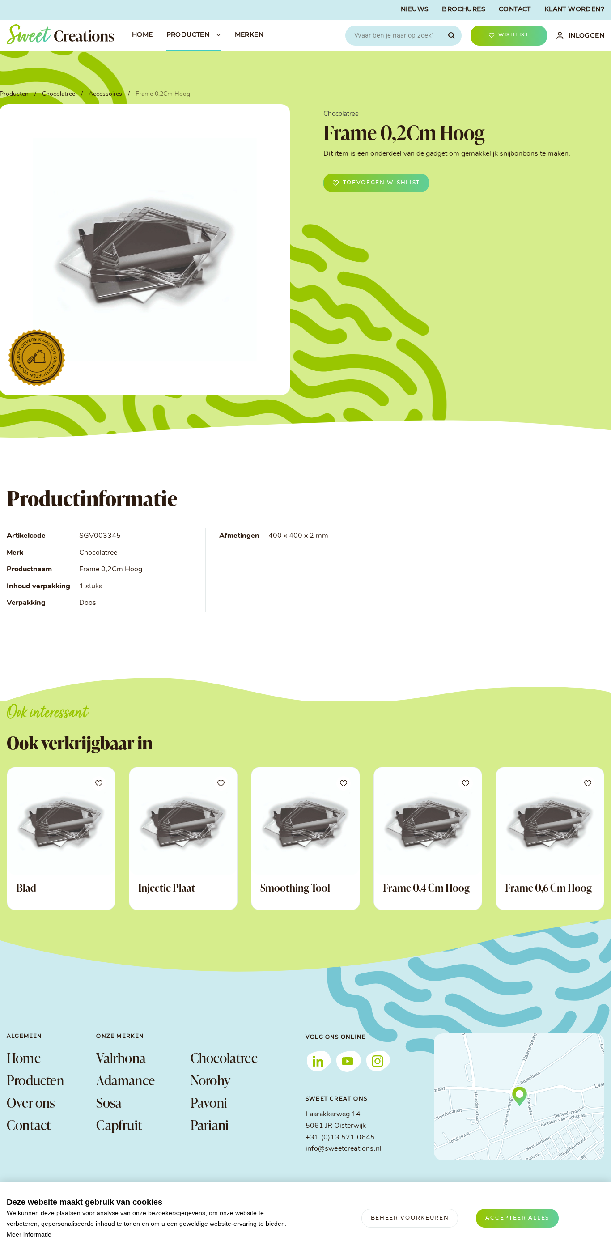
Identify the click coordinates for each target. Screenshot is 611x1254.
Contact (29, 1124)
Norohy (210, 1080)
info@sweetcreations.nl (344, 1148)
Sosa (109, 1102)
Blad (26, 887)
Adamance (125, 1080)
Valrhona (121, 1057)
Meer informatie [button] (29, 1234)
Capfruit (119, 1124)
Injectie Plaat (166, 887)
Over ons (31, 1102)
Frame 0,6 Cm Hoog (548, 887)
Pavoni (209, 1102)
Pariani (210, 1124)
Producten (35, 1080)
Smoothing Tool (295, 887)
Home (24, 1057)
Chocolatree (224, 1057)
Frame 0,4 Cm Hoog (426, 887)
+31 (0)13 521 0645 (340, 1137)
